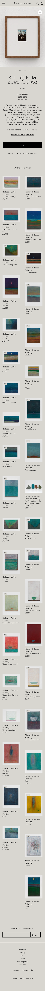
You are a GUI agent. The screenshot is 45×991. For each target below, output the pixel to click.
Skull (4, 816)
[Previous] (15, 70)
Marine (5, 508)
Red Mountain (30, 470)
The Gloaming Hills (9, 265)
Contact (22, 965)
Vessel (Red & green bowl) (10, 696)
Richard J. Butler (9, 192)
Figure (27, 865)
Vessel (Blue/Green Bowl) (32, 698)
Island (27, 569)
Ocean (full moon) (9, 402)
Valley (4, 539)
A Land (5, 582)
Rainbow (28, 386)
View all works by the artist (22, 134)
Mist (26, 781)
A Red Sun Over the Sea (9, 230)
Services (22, 950)
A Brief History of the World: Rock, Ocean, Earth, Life (33, 503)
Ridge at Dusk (30, 538)
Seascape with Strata (33, 240)
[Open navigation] (3, 3)
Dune (27, 314)
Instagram (16, 970)
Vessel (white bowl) (32, 740)
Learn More (13, 153)
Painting (5, 194)
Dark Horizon (7, 466)
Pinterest (25, 970)
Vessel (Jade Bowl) (9, 730)
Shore (4, 339)
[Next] (29, 70)
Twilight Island (30, 429)
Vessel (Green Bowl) (32, 611)
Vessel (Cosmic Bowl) (33, 654)
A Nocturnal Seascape (33, 196)
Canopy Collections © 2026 (22, 978)
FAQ (22, 956)
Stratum (28, 355)
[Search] (37, 3)
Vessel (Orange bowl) (10, 623)
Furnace (5, 773)
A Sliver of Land (31, 272)
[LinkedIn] (32, 970)
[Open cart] (42, 3)
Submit (35, 935)
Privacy (22, 953)
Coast (4, 371)
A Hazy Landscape (9, 196)
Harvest (28, 824)
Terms (22, 959)
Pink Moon (6, 306)
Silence (5, 847)
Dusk (27, 906)
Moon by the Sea (8, 433)
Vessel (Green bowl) (10, 664)
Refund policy (22, 962)
